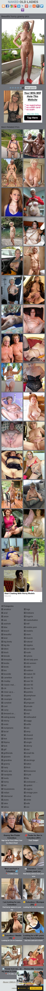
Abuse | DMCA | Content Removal (16, 982)
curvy (5, 710)
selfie (28, 724)
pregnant (30, 703)
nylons (29, 656)
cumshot (7, 703)
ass (5, 620)
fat (4, 735)
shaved (29, 735)
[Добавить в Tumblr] (37, 6)
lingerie (29, 616)
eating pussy (9, 717)
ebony (6, 721)
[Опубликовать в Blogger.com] (3, 6)
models (29, 631)
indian (6, 793)
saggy (29, 721)
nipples (29, 645)
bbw (5, 627)
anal (5, 613)
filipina (6, 742)
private (29, 706)
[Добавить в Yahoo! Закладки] (22, 9)
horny (6, 782)
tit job (28, 775)
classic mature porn (12, 685)
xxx (27, 807)
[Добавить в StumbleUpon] (34, 6)
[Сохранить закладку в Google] (11, 6)
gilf (4, 749)
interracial (8, 796)
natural (29, 642)
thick (28, 767)
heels (6, 778)
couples (7, 695)
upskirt (29, 785)
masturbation (32, 620)
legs (28, 609)
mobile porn (31, 627)
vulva (28, 796)
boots (6, 667)
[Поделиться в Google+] (14, 6)
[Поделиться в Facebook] (7, 6)
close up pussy (10, 692)
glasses (7, 757)
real (28, 713)
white (28, 800)
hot (4, 785)
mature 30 (30, 674)
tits (27, 778)
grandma (7, 760)
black (5, 652)
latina (6, 807)
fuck (5, 746)
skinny (29, 746)
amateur (7, 609)
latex (5, 803)
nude (28, 652)
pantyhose (31, 695)
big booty (7, 642)
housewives (8, 789)
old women (31, 663)
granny (6, 764)
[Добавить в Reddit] (30, 6)
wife (28, 803)
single (29, 742)
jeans (6, 800)
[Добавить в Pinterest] (26, 6)
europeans (8, 728)
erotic (6, 724)
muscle (29, 638)
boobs (6, 663)
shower (29, 739)
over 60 (29, 685)
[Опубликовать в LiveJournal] (22, 6)
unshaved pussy (33, 782)
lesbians (30, 613)
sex (27, 728)
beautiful (7, 634)
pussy (29, 710)
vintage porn (31, 793)
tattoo (28, 764)
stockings (30, 760)
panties (29, 692)
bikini (5, 649)
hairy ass (7, 771)
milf (27, 624)
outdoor (29, 670)
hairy (5, 767)
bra (5, 670)
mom (28, 634)
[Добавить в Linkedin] (18, 6)
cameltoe (7, 677)
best (5, 638)
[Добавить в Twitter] (41, 6)
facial (5, 731)
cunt (5, 706)
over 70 (29, 688)
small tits (30, 753)
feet (5, 739)
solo (28, 757)
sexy (28, 731)
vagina (29, 789)
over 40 (29, 677)
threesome (31, 771)
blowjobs (7, 660)
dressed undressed (12, 713)
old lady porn (32, 660)
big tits (6, 645)
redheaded (31, 717)
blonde (6, 656)
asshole (7, 624)
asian (6, 616)
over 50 (29, 681)
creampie (7, 699)
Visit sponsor (30, 88)
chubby (6, 681)
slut (27, 749)
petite (28, 699)
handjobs (7, 775)
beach (6, 631)
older (28, 667)
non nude (30, 649)
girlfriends (8, 753)
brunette (7, 674)
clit (4, 688)
